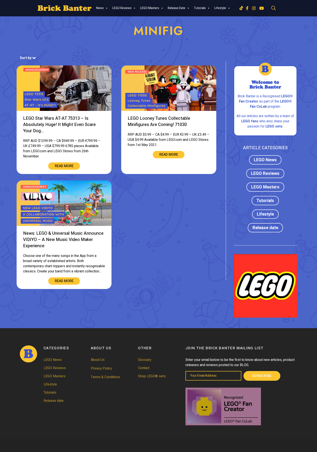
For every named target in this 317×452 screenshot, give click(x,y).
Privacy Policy (101, 368)
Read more (64, 166)
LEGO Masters (149, 8)
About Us (98, 359)
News (100, 8)
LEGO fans (249, 121)
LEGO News (265, 160)
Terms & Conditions (105, 377)
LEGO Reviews (122, 8)
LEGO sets (273, 126)
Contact (143, 368)
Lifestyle (220, 8)
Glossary (144, 359)
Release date (176, 8)
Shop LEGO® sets (152, 376)
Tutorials (200, 8)
